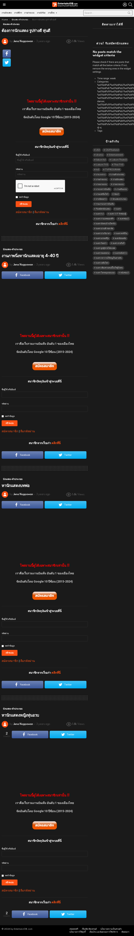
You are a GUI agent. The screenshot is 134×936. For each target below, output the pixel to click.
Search (129, 13)
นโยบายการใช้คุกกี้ (77, 932)
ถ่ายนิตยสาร (101, 199)
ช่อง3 (116, 194)
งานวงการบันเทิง (103, 189)
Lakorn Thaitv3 (119, 160)
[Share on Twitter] (7, 62)
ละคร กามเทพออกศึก (105, 219)
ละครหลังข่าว (121, 253)
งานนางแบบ (101, 184)
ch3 (98, 150)
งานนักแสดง (7, 13)
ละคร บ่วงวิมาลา (103, 233)
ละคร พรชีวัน (121, 233)
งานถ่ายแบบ (29, 13)
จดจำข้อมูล (24, 197)
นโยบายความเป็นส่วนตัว (111, 929)
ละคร (118, 209)
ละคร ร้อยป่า (101, 243)
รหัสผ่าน (19, 169)
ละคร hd (100, 214)
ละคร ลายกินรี (118, 243)
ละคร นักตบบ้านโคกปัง (106, 224)
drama (99, 155)
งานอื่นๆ (51, 13)
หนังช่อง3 (124, 273)
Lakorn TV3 (102, 165)
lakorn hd (101, 160)
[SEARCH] (130, 4)
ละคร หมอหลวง (102, 253)
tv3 (97, 170)
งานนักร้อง (41, 13)
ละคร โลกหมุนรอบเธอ (105, 273)
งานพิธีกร (18, 13)
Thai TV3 (118, 165)
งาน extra (100, 174)
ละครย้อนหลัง (120, 238)
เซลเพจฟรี (73, 929)
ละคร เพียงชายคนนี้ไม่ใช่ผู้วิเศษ (109, 268)
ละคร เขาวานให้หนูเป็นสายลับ (109, 258)
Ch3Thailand (112, 150)
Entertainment (116, 155)
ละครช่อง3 (124, 219)
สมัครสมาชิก (24, 212)
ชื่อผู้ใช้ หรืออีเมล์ (23, 155)
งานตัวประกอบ (117, 174)
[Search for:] (107, 13)
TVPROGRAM (112, 170)
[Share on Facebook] (7, 54)
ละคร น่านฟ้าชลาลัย (104, 228)
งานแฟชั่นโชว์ (102, 194)
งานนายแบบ (118, 184)
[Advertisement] (52, 70)
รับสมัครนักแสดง (103, 209)
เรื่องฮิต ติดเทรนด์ (89, 929)
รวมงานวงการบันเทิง (105, 204)
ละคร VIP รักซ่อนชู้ (117, 214)
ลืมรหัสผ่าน (41, 212)
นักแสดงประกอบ (119, 199)
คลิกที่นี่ (63, 224)
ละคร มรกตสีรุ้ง (102, 238)
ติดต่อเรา (125, 932)
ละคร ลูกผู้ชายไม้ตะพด (105, 248)
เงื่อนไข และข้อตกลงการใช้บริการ (103, 932)
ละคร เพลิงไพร (102, 263)
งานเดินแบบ (121, 189)
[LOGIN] (125, 4)
